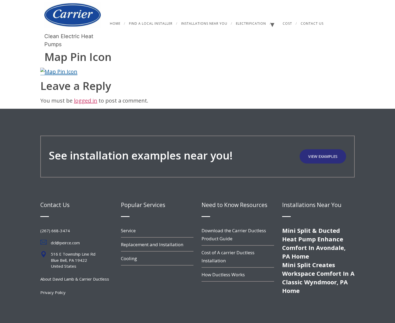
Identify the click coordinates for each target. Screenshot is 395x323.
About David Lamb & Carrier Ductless (74, 279)
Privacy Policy (53, 292)
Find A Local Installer (151, 23)
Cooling (129, 258)
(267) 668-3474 (55, 230)
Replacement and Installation (152, 244)
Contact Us (312, 23)
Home (115, 23)
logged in (85, 100)
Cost (287, 23)
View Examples (322, 156)
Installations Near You (204, 23)
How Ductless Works (223, 274)
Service (128, 230)
